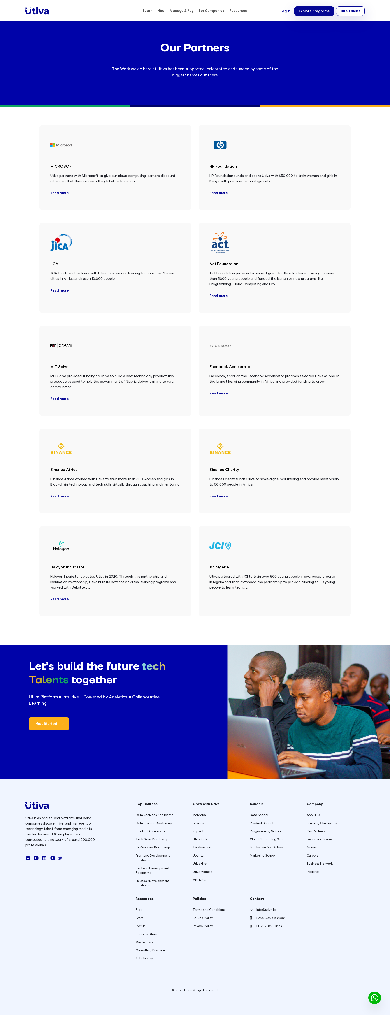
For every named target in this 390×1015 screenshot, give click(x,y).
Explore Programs (314, 11)
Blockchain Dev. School (267, 847)
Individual (200, 815)
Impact (198, 831)
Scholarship (144, 958)
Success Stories (147, 934)
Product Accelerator (151, 831)
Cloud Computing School (268, 839)
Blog (139, 909)
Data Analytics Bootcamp (155, 815)
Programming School (265, 831)
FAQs (139, 918)
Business (199, 823)
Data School (259, 815)
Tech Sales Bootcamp (152, 839)
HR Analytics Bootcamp (153, 847)
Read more (59, 193)
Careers (312, 855)
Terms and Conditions (209, 909)
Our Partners (316, 831)
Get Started (46, 723)
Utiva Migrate (202, 872)
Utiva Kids (200, 839)
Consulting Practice (150, 950)
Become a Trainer (320, 839)
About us (313, 815)
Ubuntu (198, 855)
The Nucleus (202, 847)
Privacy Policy (203, 926)
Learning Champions (322, 823)
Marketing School (263, 855)
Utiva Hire (200, 863)
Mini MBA (199, 880)
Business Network (320, 863)
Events (141, 926)
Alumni (312, 847)
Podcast (313, 872)
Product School (261, 823)
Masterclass (144, 942)
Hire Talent (350, 11)
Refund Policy (203, 918)
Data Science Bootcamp (154, 823)
